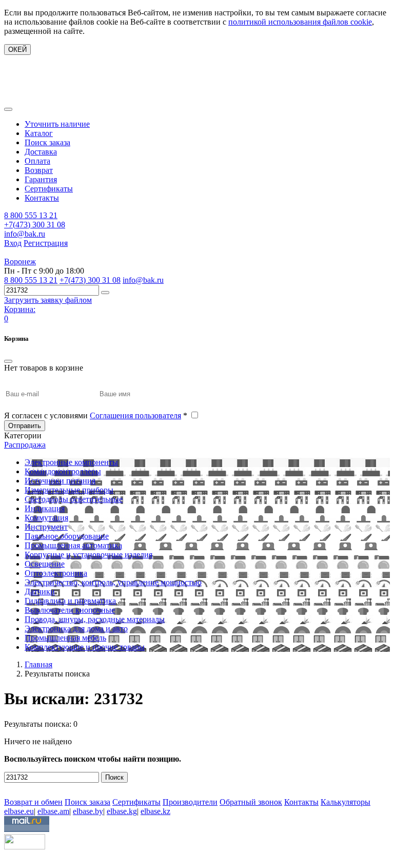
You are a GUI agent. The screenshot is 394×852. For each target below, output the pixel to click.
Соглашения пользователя (135, 415)
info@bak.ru (24, 233)
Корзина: (19, 309)
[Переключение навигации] (8, 109)
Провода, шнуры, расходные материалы (95, 619)
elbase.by (88, 811)
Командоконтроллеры (63, 471)
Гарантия (41, 179)
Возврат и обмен (33, 802)
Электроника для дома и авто (76, 628)
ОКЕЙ (17, 49)
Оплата (37, 161)
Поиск (114, 777)
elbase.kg (122, 811)
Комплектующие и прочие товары (85, 647)
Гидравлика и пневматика (70, 600)
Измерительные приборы (69, 490)
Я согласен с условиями (95, 415)
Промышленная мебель (65, 637)
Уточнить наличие (57, 124)
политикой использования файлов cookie (300, 21)
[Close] (8, 361)
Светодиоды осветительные (74, 499)
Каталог (39, 133)
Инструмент (46, 526)
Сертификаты (49, 188)
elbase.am (53, 811)
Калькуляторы (345, 802)
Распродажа (25, 444)
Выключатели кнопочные (70, 610)
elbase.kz (155, 811)
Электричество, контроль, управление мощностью (113, 582)
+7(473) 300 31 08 (34, 224)
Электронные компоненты (71, 462)
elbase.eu (19, 811)
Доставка (41, 151)
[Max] (11, 787)
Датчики (40, 591)
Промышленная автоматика (73, 545)
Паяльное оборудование (67, 536)
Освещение (45, 563)
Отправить (24, 426)
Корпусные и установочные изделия (88, 554)
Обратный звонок (251, 802)
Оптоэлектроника (56, 573)
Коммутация (46, 517)
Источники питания (60, 480)
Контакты (42, 197)
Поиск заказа (47, 142)
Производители (190, 802)
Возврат (39, 170)
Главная (38, 664)
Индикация (45, 508)
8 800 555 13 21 (30, 215)
